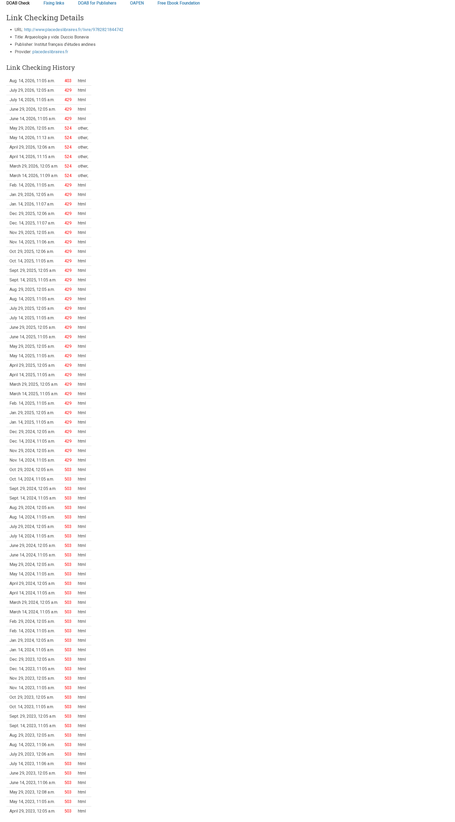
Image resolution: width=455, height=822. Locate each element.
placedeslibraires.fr (50, 51)
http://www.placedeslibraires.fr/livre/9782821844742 (73, 29)
